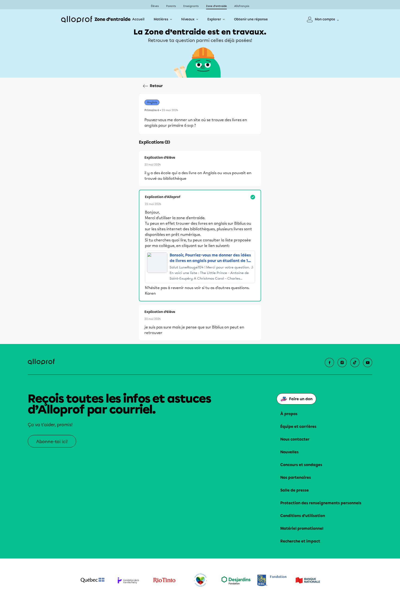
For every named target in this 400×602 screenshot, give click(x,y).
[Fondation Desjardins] (236, 580)
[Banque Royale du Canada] (271, 580)
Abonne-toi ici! (52, 441)
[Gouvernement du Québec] (92, 580)
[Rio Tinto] (164, 580)
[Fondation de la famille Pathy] (128, 580)
